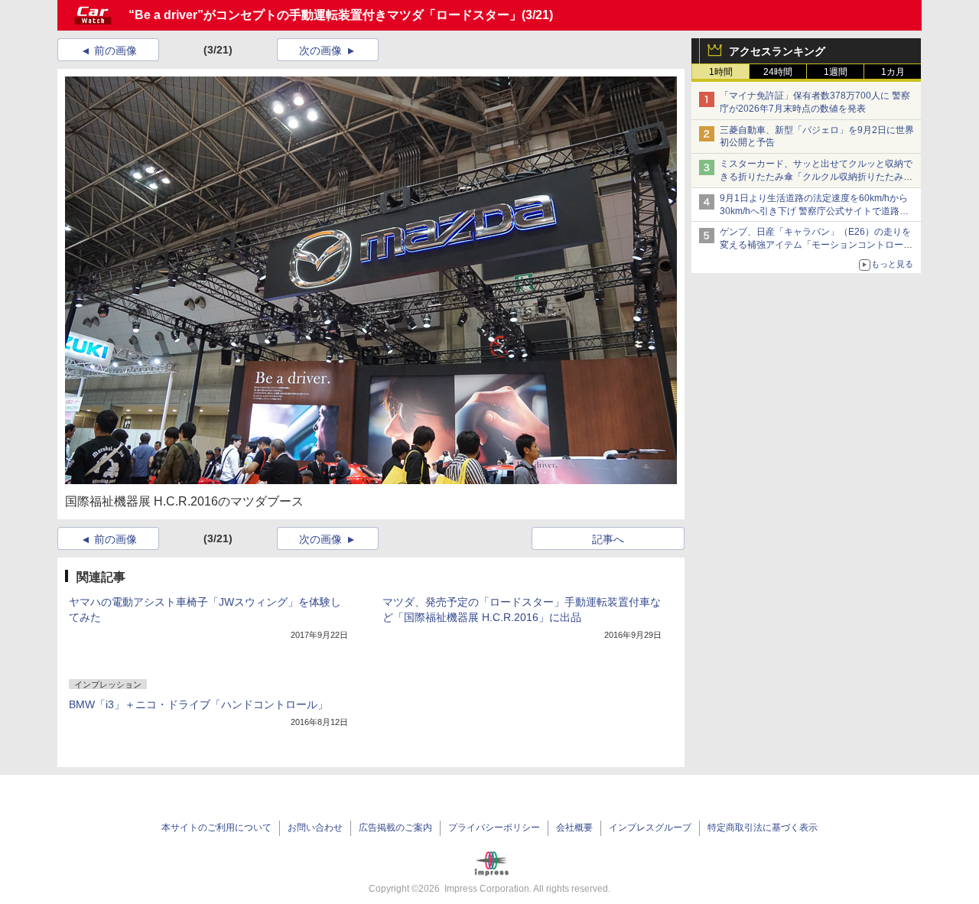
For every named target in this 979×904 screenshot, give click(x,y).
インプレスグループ (650, 827)
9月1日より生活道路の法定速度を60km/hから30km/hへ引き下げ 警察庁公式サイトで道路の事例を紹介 (814, 211)
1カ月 (893, 72)
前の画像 (115, 50)
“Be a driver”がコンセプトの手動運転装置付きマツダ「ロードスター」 (325, 14)
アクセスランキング (777, 51)
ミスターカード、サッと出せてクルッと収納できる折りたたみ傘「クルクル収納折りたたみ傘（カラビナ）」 (816, 176)
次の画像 (320, 50)
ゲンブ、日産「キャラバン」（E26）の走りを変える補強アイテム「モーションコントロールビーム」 (816, 244)
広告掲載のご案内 (395, 827)
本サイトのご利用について (216, 827)
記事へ (608, 539)
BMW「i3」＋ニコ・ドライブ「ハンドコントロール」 (198, 704)
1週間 (835, 72)
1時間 (721, 72)
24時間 (777, 72)
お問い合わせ (315, 827)
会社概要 (574, 827)
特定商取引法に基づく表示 (762, 827)
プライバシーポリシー (494, 827)
